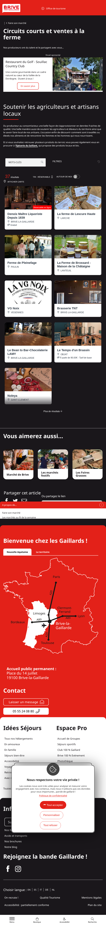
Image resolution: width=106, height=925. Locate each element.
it (41, 890)
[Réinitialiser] (99, 161)
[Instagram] (18, 868)
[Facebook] (7, 868)
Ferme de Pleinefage (22, 262)
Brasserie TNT (67, 308)
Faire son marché (17, 23)
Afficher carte (15, 182)
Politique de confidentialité (53, 795)
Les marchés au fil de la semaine (19, 517)
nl (53, 889)
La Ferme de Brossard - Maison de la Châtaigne (74, 264)
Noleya (12, 395)
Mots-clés (15, 162)
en (29, 889)
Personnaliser (51, 815)
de (46, 890)
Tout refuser (50, 825)
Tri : (41, 177)
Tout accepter (55, 805)
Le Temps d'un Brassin (73, 350)
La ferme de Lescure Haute (76, 214)
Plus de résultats (51, 411)
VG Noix (13, 308)
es (35, 889)
